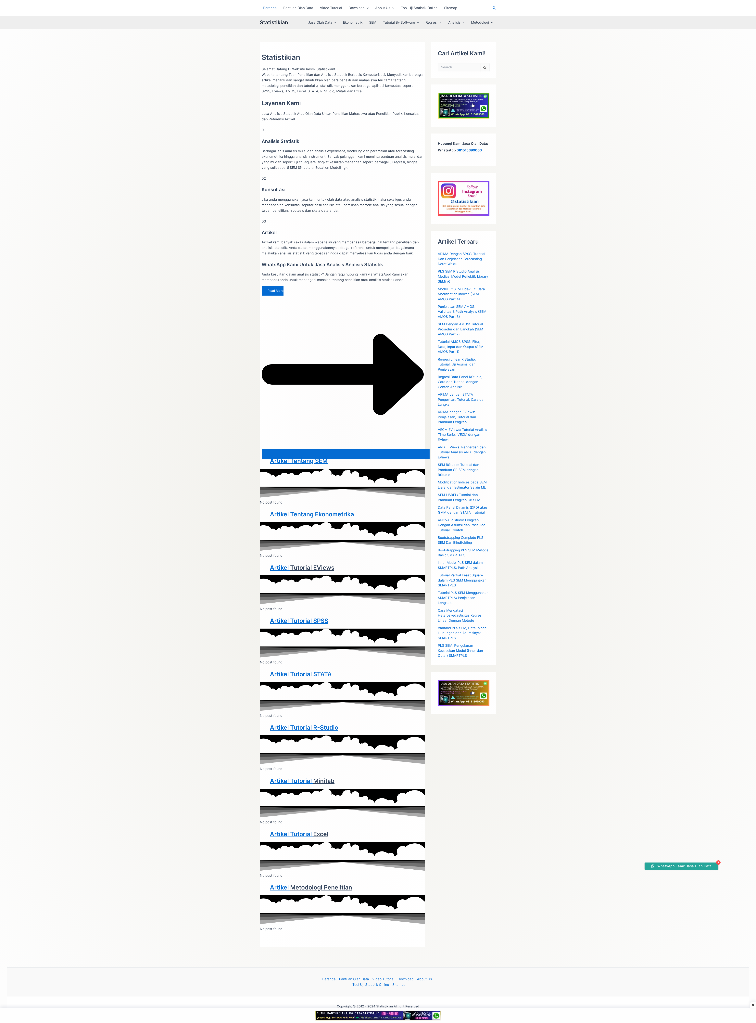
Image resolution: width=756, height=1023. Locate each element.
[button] (367, 8)
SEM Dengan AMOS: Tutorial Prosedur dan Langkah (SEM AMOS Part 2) (460, 329)
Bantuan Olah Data (298, 8)
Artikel (280, 567)
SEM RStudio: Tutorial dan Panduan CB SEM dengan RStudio (458, 470)
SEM (372, 22)
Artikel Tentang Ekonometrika (312, 514)
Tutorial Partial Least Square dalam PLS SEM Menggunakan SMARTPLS (462, 580)
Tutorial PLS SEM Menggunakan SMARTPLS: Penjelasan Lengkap (463, 598)
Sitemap (450, 8)
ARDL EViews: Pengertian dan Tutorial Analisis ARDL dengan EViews (462, 452)
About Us (382, 8)
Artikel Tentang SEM (299, 460)
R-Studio (325, 727)
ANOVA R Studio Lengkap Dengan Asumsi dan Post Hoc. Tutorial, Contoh (462, 525)
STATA (322, 674)
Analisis (454, 22)
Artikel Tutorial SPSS (299, 620)
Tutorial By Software (399, 22)
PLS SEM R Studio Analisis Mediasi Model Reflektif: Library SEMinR (463, 276)
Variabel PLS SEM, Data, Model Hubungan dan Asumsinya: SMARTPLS (462, 633)
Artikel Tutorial (291, 674)
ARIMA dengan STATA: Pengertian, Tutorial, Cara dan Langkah (461, 399)
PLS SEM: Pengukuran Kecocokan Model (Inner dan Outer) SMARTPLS (460, 651)
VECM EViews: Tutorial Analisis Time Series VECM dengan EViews (462, 435)
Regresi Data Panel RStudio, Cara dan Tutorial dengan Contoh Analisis (460, 382)
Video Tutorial (331, 8)
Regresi (431, 22)
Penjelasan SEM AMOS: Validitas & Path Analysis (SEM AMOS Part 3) (462, 312)
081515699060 (469, 150)
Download (357, 8)
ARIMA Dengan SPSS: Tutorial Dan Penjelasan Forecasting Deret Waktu (461, 259)
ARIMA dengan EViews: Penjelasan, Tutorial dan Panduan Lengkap (457, 417)
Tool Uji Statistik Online (419, 8)
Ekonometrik (352, 22)
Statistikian (274, 22)
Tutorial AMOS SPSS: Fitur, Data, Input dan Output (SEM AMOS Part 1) (460, 347)
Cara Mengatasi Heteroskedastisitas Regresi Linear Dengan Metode (460, 615)
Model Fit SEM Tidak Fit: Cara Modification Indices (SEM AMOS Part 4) (461, 294)
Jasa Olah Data (320, 22)
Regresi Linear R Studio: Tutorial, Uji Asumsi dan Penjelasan (457, 364)
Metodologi (480, 22)
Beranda (270, 8)
